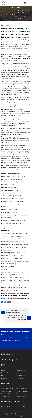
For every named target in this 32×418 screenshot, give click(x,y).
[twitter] (9, 360)
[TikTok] (19, 360)
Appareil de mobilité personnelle (21, 391)
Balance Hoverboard (21, 388)
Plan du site (4, 378)
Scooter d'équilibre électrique (21, 397)
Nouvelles (9, 15)
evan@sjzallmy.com (19, 416)
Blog (2, 375)
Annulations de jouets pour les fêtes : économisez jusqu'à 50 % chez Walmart (16, 317)
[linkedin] (6, 360)
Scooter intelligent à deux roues (23, 394)
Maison (3, 15)
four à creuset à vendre (22, 407)
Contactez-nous (7, 345)
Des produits (4, 373)
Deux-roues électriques (7, 394)
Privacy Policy (20, 378)
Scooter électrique (6, 391)
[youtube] (13, 360)
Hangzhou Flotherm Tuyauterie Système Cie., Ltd (8, 407)
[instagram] (16, 360)
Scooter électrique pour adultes (7, 389)
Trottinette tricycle (6, 396)
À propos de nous (21, 370)
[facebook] (2, 360)
